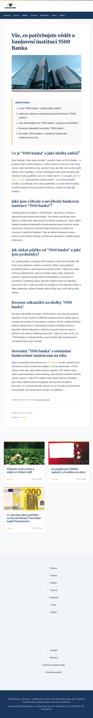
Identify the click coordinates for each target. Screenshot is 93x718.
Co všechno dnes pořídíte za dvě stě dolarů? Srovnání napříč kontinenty (24, 518)
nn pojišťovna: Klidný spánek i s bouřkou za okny (68, 471)
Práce (54, 15)
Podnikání (44, 15)
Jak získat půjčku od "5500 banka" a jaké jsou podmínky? (48, 123)
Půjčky (25, 15)
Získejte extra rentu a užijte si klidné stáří (20, 471)
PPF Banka (52, 362)
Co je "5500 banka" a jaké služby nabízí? (40, 108)
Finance (7, 15)
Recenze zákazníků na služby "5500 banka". (42, 128)
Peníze (16, 15)
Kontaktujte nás (43, 400)
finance (23, 417)
